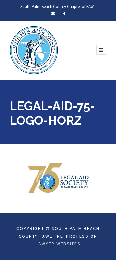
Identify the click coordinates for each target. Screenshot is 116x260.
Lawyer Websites (58, 243)
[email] (53, 13)
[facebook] (64, 13)
